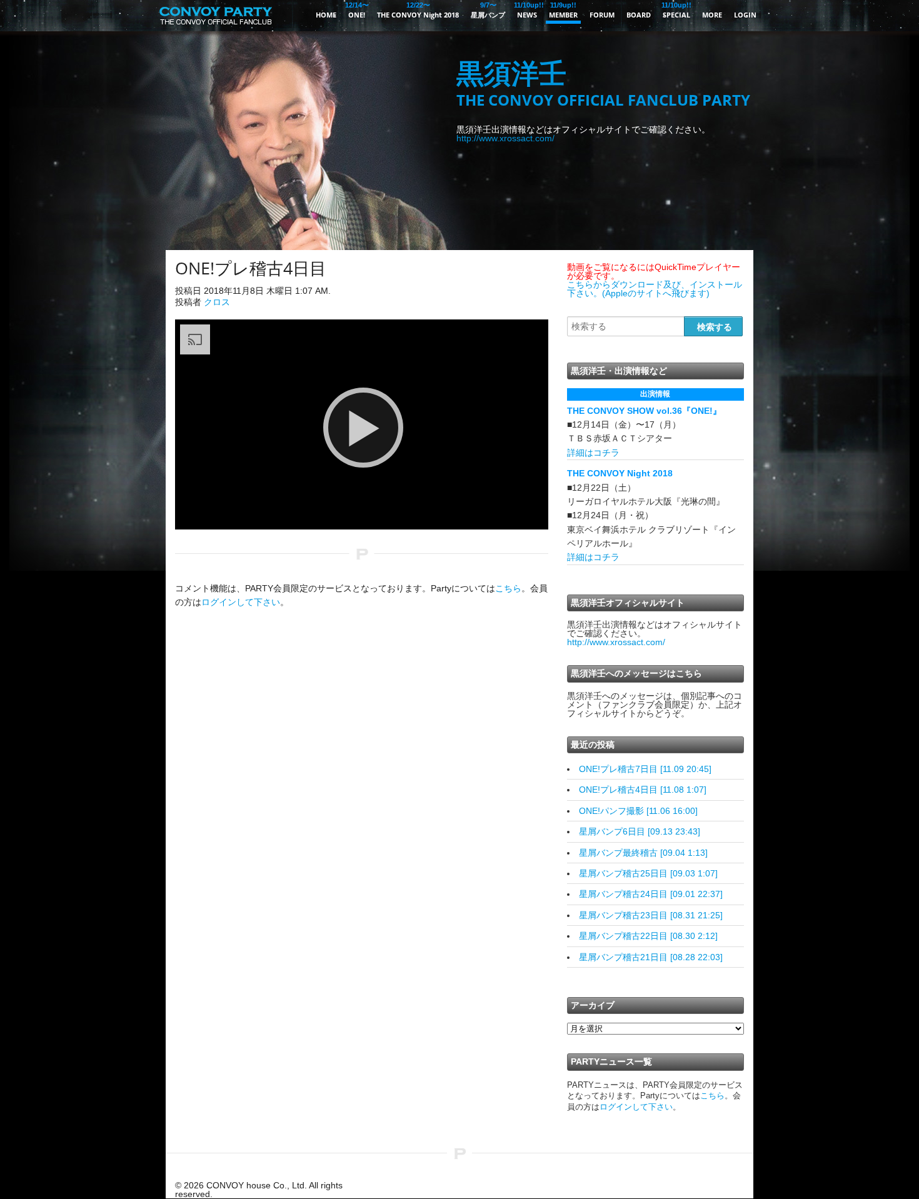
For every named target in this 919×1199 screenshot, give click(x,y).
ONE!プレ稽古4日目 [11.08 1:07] (642, 790)
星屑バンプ (488, 10)
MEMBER (563, 10)
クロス (217, 302)
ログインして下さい (240, 602)
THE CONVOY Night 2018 (418, 10)
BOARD (638, 14)
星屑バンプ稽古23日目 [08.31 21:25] (651, 915)
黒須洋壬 (603, 84)
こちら (508, 588)
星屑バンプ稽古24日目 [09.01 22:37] (651, 894)
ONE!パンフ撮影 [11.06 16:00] (638, 811)
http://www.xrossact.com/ (505, 138)
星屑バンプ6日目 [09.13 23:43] (639, 831)
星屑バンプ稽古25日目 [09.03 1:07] (648, 873)
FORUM (602, 14)
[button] (363, 428)
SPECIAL (676, 10)
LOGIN (745, 14)
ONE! (356, 10)
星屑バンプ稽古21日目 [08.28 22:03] (651, 957)
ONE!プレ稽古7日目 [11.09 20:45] (645, 769)
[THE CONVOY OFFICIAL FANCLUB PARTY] (215, 28)
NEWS (527, 10)
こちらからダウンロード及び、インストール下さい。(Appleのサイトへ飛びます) (654, 288)
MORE (712, 14)
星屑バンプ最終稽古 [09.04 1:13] (643, 853)
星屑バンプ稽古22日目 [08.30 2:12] (648, 936)
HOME (326, 14)
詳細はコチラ (593, 453)
